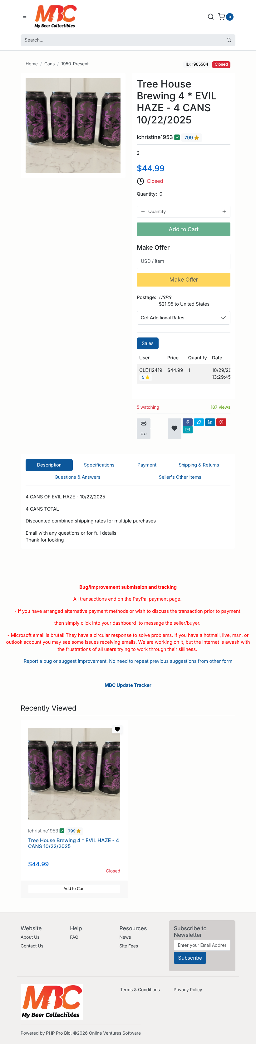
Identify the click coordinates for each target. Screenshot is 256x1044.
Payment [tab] (146, 465)
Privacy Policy (188, 989)
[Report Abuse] (143, 434)
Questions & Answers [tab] (78, 477)
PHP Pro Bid (58, 1033)
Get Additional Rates (163, 318)
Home (32, 64)
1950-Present (75, 64)
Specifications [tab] (99, 465)
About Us (30, 937)
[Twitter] (199, 422)
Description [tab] (49, 465)
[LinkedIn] (210, 422)
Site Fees (128, 946)
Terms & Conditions (140, 989)
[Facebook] (188, 422)
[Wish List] (174, 428)
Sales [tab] (148, 343)
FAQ (74, 937)
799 (189, 138)
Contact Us (32, 946)
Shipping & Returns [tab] (199, 465)
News (125, 937)
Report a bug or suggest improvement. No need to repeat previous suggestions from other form (128, 661)
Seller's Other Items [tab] (180, 477)
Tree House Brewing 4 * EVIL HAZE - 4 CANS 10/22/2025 (73, 843)
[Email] (188, 429)
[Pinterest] (221, 422)
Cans (49, 64)
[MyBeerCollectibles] (57, 16)
